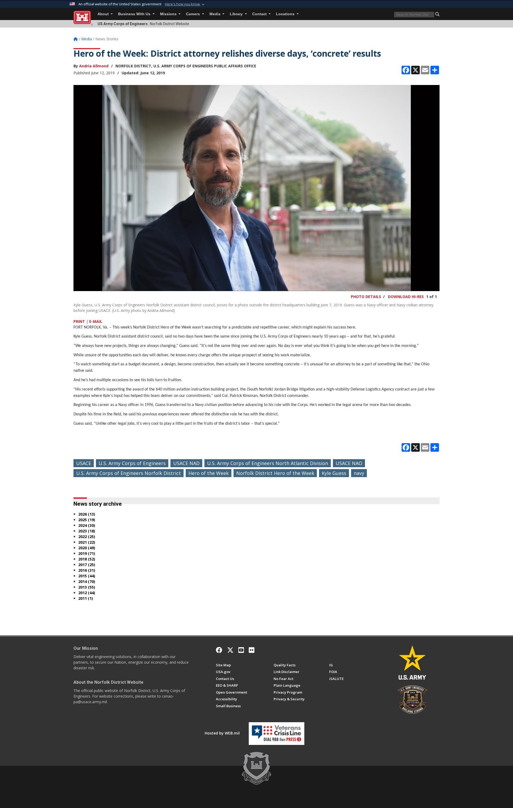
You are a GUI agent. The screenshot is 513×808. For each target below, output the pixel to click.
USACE (83, 463)
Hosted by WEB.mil (222, 733)
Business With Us (134, 14)
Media (215, 14)
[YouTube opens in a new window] (241, 650)
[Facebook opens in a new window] (219, 650)
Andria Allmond (93, 65)
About (104, 14)
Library (237, 14)
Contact (260, 14)
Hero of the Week (208, 473)
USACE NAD (186, 463)
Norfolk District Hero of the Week (275, 473)
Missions (169, 14)
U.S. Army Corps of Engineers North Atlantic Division (267, 463)
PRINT (79, 321)
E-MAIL (95, 321)
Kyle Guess (334, 473)
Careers (193, 14)
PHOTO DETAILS (366, 296)
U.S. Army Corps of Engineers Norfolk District (128, 473)
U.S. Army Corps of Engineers (132, 463)
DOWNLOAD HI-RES (406, 296)
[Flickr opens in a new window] (251, 650)
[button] (185, 4)
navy (359, 473)
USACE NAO (349, 463)
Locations (286, 14)
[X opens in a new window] (230, 650)
